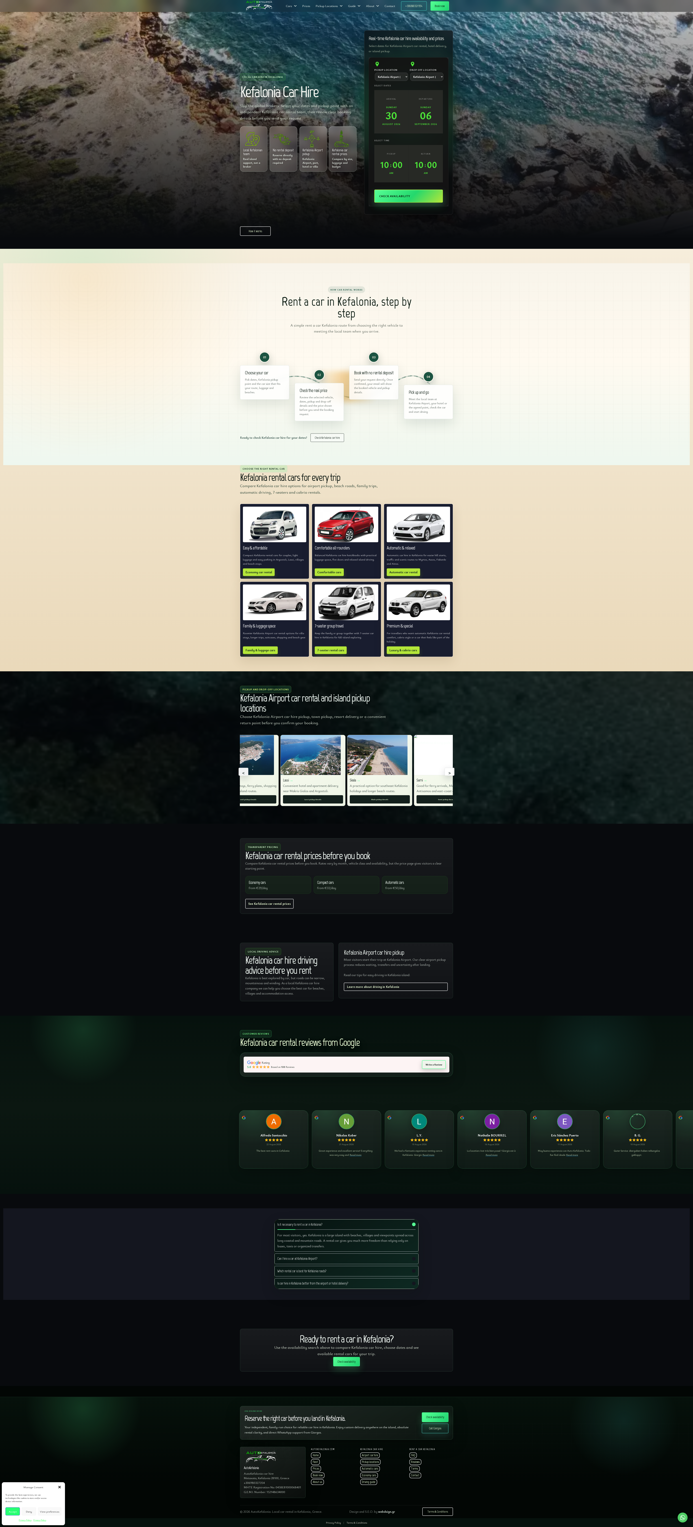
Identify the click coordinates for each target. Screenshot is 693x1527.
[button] (59, 1487)
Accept (13, 1511)
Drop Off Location (423, 70)
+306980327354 (413, 6)
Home (316, 1455)
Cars (289, 6)
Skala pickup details (379, 799)
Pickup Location (385, 70)
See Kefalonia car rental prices (269, 904)
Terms (414, 1468)
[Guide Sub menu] (359, 5)
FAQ (413, 1455)
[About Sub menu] (377, 5)
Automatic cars (370, 1468)
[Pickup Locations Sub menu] (341, 5)
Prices (306, 6)
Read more (355, 1154)
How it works (255, 231)
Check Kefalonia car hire (327, 437)
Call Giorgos (435, 1428)
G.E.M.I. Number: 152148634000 (265, 1492)
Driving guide (368, 1482)
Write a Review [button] (434, 1064)
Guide (352, 6)
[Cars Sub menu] (295, 5)
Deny (29, 1511)
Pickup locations (370, 1462)
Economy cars (369, 1475)
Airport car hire (370, 1455)
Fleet (315, 1462)
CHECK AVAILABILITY (394, 196)
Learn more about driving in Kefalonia (373, 987)
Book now (440, 6)
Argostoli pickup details (246, 799)
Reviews (415, 1462)
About (370, 6)
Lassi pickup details (312, 799)
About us (317, 1482)
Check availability (435, 1417)
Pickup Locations (327, 6)
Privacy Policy (25, 1520)
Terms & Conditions (437, 1511)
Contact (390, 6)
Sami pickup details (446, 799)
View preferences (49, 1511)
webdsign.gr (386, 1511)
